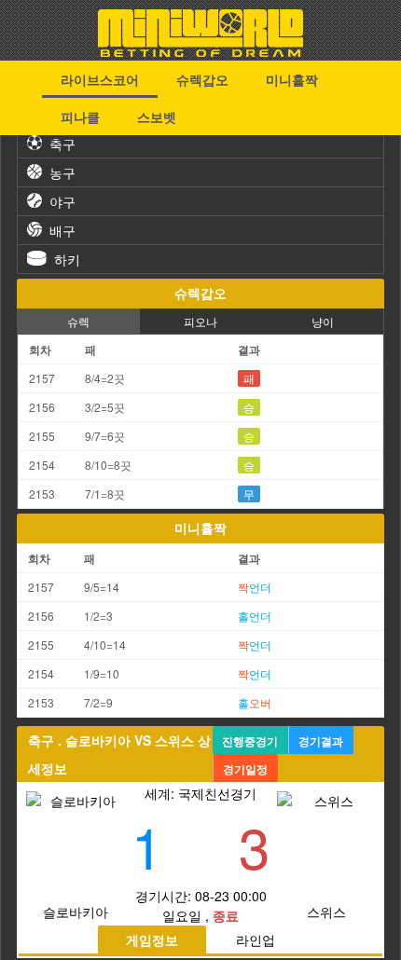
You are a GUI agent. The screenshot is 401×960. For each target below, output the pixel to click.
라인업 (255, 939)
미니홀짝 (292, 79)
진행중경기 (250, 741)
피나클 (80, 116)
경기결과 (320, 741)
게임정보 (152, 939)
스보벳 (156, 116)
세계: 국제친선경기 (200, 793)
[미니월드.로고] (200, 51)
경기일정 (245, 769)
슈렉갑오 (202, 79)
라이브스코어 (100, 79)
